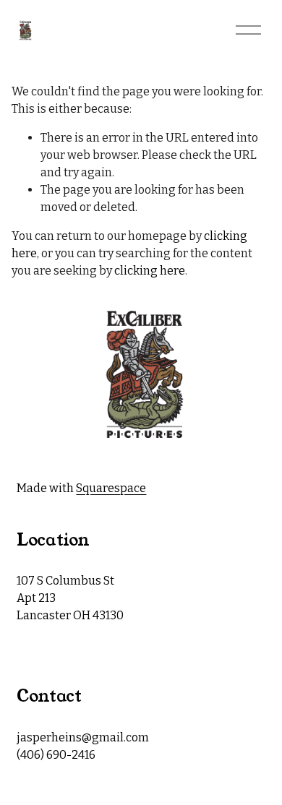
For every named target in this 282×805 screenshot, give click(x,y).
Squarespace (111, 488)
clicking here (149, 270)
